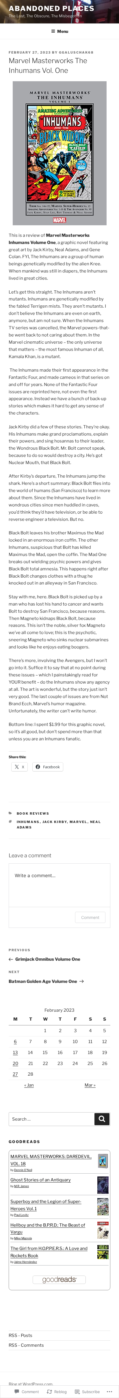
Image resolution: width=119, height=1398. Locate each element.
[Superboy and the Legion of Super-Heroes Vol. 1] (103, 1214)
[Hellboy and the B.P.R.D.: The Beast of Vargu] (103, 1237)
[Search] (101, 1119)
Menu (62, 31)
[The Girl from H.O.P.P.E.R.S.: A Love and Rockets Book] (103, 1257)
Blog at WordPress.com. (31, 1384)
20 (15, 1063)
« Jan (29, 1085)
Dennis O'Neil (23, 1170)
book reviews (33, 813)
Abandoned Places (52, 8)
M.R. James (21, 1186)
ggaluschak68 (76, 52)
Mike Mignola (23, 1238)
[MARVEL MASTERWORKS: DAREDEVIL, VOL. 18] (103, 1167)
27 (15, 1074)
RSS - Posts (20, 1335)
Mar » (90, 1085)
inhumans (28, 822)
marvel (79, 822)
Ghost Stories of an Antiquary (40, 1180)
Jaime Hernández (25, 1261)
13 (15, 1052)
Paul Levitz (21, 1215)
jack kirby (54, 822)
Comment (90, 917)
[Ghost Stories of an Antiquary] (103, 1192)
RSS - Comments (26, 1345)
